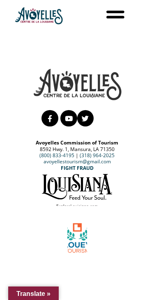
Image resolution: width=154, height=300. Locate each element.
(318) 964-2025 (97, 155)
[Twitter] (85, 118)
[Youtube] (68, 118)
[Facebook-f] (49, 118)
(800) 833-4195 (56, 155)
